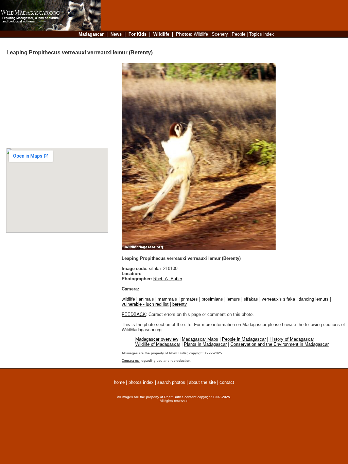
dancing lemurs (314, 299)
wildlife (128, 299)
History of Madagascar (291, 339)
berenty (179, 304)
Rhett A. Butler (167, 278)
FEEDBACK (134, 314)
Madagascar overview (156, 339)
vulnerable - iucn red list (145, 304)
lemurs (233, 299)
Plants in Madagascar (205, 344)
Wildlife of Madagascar (157, 344)
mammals (167, 299)
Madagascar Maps (200, 339)
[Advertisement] (222, 42)
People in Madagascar (244, 339)
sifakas (251, 299)
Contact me (131, 360)
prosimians (212, 299)
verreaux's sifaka (278, 299)
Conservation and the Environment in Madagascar (279, 344)
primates (189, 299)
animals (146, 299)
